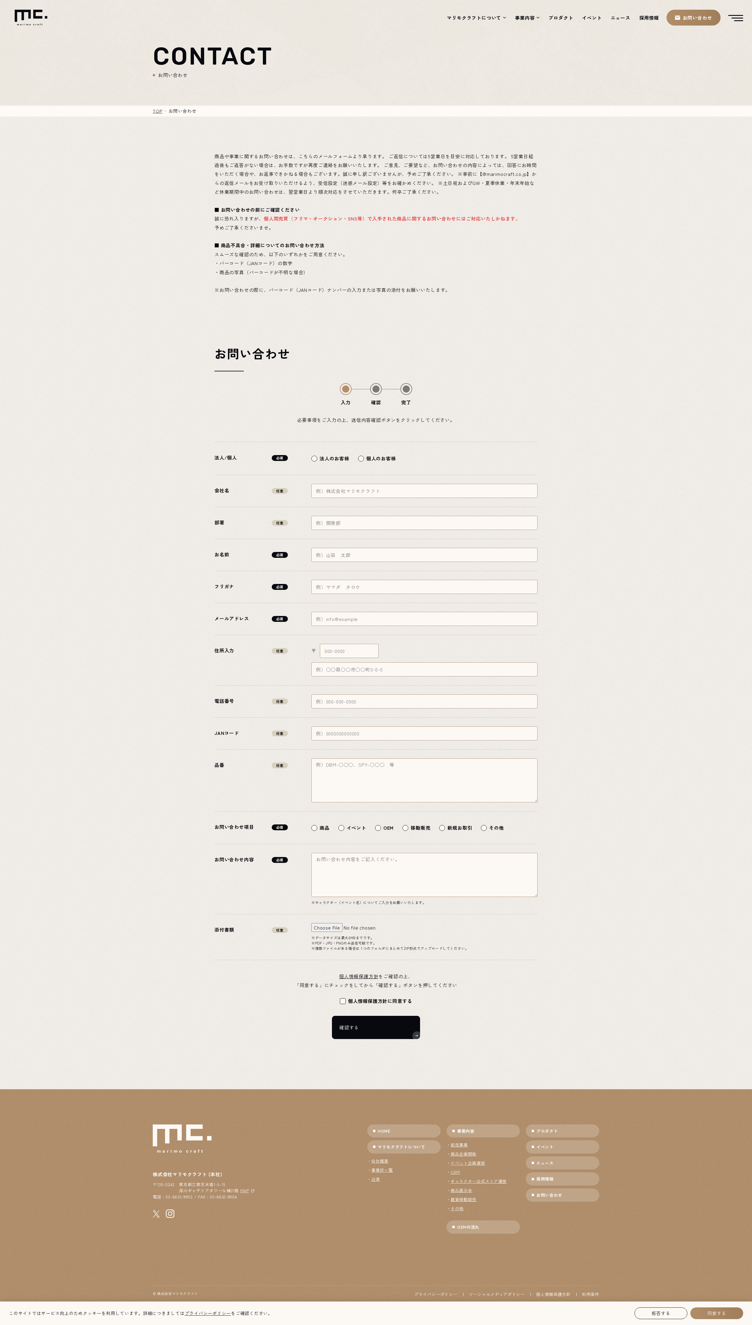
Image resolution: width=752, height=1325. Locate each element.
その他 (457, 1208)
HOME (384, 1131)
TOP (157, 111)
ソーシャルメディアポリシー (497, 1294)
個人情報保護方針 (358, 976)
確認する (349, 1027)
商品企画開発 (463, 1154)
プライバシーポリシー (435, 1294)
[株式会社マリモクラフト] (31, 17)
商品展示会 (461, 1190)
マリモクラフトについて (474, 17)
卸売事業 (459, 1145)
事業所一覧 (382, 1170)
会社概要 (380, 1161)
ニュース (620, 17)
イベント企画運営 (468, 1163)
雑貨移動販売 (463, 1199)
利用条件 (590, 1294)
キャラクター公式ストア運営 (479, 1181)
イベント (592, 17)
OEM (455, 1172)
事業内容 (525, 17)
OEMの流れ (468, 1227)
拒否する (661, 1313)
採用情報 (649, 17)
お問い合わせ (549, 1195)
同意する (716, 1313)
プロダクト (560, 17)
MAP (244, 1190)
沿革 (375, 1179)
